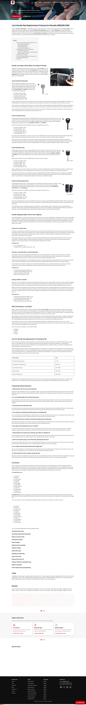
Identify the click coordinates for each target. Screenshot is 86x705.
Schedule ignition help (60, 633)
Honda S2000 (17, 485)
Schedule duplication (39, 633)
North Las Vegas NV (32, 693)
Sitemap (13, 693)
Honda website (33, 500)
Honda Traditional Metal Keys (24, 44)
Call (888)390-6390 (27, 16)
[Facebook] (64, 687)
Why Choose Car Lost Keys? (21, 54)
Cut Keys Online (46, 2)
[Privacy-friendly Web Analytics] (43, 704)
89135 (45, 681)
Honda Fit (16, 477)
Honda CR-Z (16, 476)
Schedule (72, 2)
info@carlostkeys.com (67, 683)
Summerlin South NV (32, 685)
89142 (45, 691)
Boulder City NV (31, 689)
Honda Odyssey (17, 489)
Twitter (15, 332)
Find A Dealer (55, 2)
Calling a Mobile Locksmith (23, 53)
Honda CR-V (16, 488)
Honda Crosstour (18, 486)
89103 (45, 689)
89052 (45, 687)
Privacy (13, 691)
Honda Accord (17, 490)
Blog (40, 2)
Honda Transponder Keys (23, 45)
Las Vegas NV (31, 683)
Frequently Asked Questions (22, 57)
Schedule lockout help (18, 633)
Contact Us (14, 689)
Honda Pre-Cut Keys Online (23, 50)
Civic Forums (60, 500)
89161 (45, 698)
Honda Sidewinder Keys (22, 46)
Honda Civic (16, 482)
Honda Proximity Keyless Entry (24, 48)
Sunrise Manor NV (32, 695)
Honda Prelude (17, 479)
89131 (45, 693)
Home (35, 2)
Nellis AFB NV (31, 681)
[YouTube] (61, 687)
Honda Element (17, 492)
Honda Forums (52, 500)
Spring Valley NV (31, 697)
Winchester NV (31, 687)
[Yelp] (67, 687)
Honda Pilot (16, 480)
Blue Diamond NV (32, 691)
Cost (62, 2)
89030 (45, 695)
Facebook (16, 329)
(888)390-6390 (66, 681)
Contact (66, 2)
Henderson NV (31, 698)
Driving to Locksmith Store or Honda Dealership (27, 52)
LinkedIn (16, 330)
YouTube (16, 333)
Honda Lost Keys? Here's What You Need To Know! (26, 42)
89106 (45, 683)
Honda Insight (17, 483)
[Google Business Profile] (70, 687)
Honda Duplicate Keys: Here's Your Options (25, 49)
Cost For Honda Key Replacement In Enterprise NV (26, 56)
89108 (45, 685)
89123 (45, 697)
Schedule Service (16, 16)
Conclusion (18, 58)
